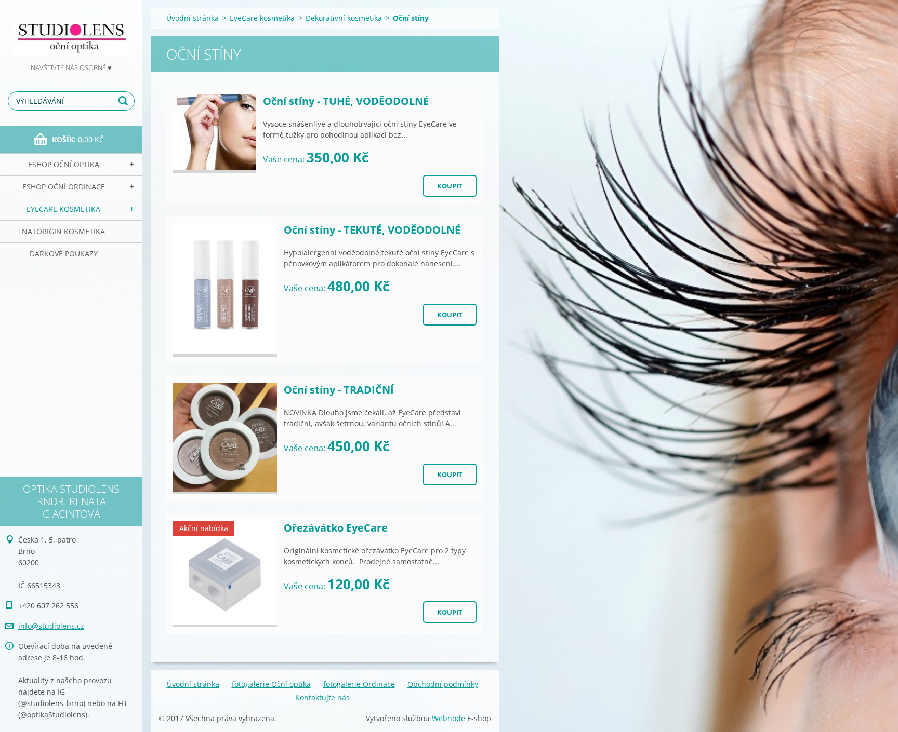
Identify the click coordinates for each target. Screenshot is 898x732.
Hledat (124, 100)
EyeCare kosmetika (63, 209)
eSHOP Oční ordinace (63, 187)
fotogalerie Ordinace (359, 684)
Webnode (448, 718)
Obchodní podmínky (442, 684)
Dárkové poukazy (64, 254)
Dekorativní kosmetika (344, 18)
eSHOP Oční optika (63, 164)
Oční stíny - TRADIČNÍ (339, 390)
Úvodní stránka (192, 18)
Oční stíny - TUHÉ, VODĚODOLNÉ (346, 101)
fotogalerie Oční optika (271, 684)
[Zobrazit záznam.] (214, 133)
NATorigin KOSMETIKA (63, 231)
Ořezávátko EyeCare (336, 528)
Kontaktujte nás (322, 697)
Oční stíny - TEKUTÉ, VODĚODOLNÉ (372, 230)
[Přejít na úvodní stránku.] (71, 31)
